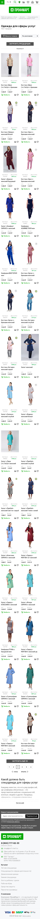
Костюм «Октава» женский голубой (28, 321)
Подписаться (31, 816)
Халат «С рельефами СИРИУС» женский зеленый (29, 698)
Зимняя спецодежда (8, 877)
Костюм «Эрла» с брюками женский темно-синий (7, 321)
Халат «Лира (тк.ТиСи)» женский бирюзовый (8, 462)
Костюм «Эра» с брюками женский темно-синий (27, 133)
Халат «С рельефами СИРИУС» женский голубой (9, 698)
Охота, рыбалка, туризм (10, 880)
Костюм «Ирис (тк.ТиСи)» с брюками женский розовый (29, 86)
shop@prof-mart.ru (11, 848)
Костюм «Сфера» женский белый (7, 133)
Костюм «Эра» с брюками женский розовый (27, 180)
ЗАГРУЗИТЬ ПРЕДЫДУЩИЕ (20, 44)
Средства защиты (8, 887)
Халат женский (27, 367)
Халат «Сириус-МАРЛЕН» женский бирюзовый (8, 745)
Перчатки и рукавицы (9, 890)
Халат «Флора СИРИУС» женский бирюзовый (28, 604)
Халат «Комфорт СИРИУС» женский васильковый (8, 227)
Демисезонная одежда (9, 874)
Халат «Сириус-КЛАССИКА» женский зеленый (9, 604)
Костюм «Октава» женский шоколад (28, 745)
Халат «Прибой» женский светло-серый (10, 509)
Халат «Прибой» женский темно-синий (29, 509)
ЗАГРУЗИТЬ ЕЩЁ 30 (20, 761)
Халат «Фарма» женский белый (27, 415)
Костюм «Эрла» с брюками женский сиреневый (27, 274)
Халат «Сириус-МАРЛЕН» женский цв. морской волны (29, 651)
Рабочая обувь (6, 884)
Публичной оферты (13, 821)
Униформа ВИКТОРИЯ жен (9, 274)
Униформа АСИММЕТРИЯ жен (28, 227)
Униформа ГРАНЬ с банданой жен (8, 651)
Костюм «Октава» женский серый (8, 368)
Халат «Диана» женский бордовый (8, 180)
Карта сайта (27, 916)
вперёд (23, 771)
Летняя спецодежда (8, 868)
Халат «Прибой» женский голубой (27, 462)
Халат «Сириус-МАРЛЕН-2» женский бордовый (29, 557)
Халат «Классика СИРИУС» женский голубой (8, 557)
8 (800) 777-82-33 (10, 843)
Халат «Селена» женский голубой (7, 415)
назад (16, 771)
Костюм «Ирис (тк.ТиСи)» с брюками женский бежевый (9, 86)
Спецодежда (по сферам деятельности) (16, 871)
